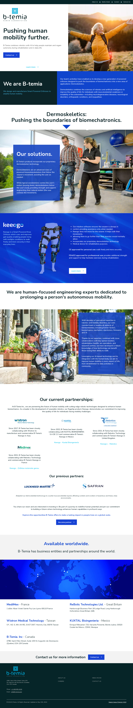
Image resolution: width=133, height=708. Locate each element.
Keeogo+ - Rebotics (108, 444)
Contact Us (127, 2)
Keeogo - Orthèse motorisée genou (24, 468)
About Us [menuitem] (95, 2)
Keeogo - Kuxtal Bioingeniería (66, 442)
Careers (116, 2)
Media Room (106, 2)
